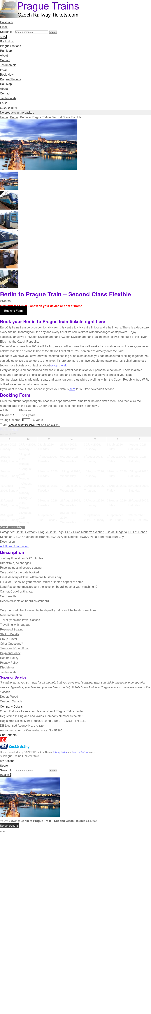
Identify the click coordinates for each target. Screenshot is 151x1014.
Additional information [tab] (14, 546)
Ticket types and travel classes (20, 620)
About (4, 55)
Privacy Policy (9, 662)
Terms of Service (80, 751)
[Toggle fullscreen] (1, 831)
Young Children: (10, 420)
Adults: (4, 410)
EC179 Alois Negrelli (64, 537)
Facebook (6, 22)
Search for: (7, 32)
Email (4, 27)
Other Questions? (11, 643)
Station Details (9, 634)
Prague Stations (10, 46)
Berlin (14, 117)
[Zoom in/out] (0, 831)
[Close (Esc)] (4, 831)
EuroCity (118, 537)
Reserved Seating (12, 629)
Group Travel (8, 639)
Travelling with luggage (15, 624)
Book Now (7, 41)
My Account (7, 761)
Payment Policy (10, 653)
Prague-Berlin (47, 532)
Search (53, 32)
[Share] (3, 831)
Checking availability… (12, 527)
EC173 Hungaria (116, 532)
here (72, 389)
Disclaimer (7, 667)
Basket (5, 775)
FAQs (3, 70)
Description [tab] (7, 541)
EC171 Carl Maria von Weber (84, 532)
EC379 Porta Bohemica (95, 537)
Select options (9, 825)
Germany (31, 532)
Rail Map (6, 50)
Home (4, 117)
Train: (3, 424)
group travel (58, 365)
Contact (5, 60)
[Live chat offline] (144, 1004)
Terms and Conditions (14, 648)
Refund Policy (9, 658)
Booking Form (13, 310)
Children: (6, 415)
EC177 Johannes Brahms (32, 537)
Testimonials (8, 65)
